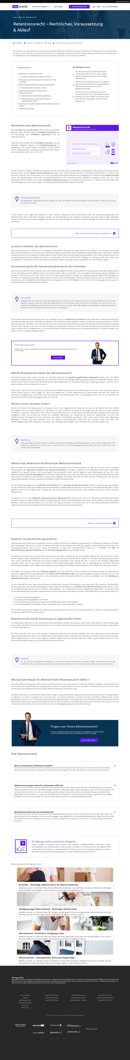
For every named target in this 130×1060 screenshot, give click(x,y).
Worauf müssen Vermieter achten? (34, 88)
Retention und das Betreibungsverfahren (36, 96)
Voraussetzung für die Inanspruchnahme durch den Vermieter (37, 81)
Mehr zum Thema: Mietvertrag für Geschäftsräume (93, 233)
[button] (65, 764)
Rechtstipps (58, 6)
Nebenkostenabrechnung (99, 324)
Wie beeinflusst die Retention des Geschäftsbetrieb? (34, 812)
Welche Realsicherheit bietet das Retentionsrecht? (37, 85)
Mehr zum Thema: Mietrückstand (100, 523)
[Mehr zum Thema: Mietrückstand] (114, 523)
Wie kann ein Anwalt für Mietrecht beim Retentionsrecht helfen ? (39, 105)
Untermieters (35, 447)
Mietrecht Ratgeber (40, 6)
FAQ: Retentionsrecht (26, 109)
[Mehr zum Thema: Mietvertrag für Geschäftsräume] (114, 233)
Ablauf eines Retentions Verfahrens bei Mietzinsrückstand (33, 92)
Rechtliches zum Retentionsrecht (31, 74)
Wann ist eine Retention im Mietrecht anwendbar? (33, 766)
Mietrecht (21, 17)
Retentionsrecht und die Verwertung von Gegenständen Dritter (36, 100)
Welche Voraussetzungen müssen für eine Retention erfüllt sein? (38, 785)
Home (15, 17)
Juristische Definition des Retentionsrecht (36, 77)
